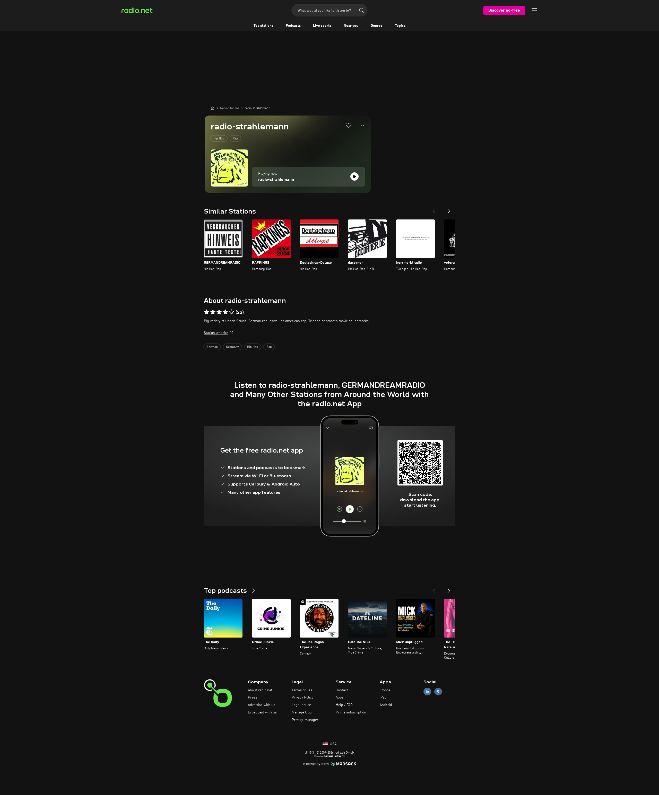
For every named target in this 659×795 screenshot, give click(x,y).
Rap (235, 138)
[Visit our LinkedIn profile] (427, 691)
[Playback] (354, 176)
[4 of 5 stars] (225, 312)
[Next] (449, 209)
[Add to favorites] (348, 125)
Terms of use (302, 690)
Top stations (263, 26)
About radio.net (260, 690)
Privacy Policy (302, 697)
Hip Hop (218, 138)
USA (332, 744)
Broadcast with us (262, 712)
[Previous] (434, 209)
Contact (342, 690)
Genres (377, 26)
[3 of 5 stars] (219, 312)
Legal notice (301, 705)
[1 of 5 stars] (207, 312)
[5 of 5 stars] (231, 312)
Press (252, 697)
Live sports (322, 26)
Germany (232, 347)
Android (386, 705)
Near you (351, 26)
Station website (216, 333)
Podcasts (293, 26)
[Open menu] (534, 10)
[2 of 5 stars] (213, 312)
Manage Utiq (302, 712)
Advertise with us (261, 705)
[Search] (361, 10)
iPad (383, 697)
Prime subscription (351, 712)
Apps (340, 697)
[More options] (362, 125)
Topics (400, 26)
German (212, 347)
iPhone (385, 690)
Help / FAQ (344, 705)
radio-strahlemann (276, 180)
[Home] (213, 108)
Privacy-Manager (305, 720)
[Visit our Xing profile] (438, 691)
